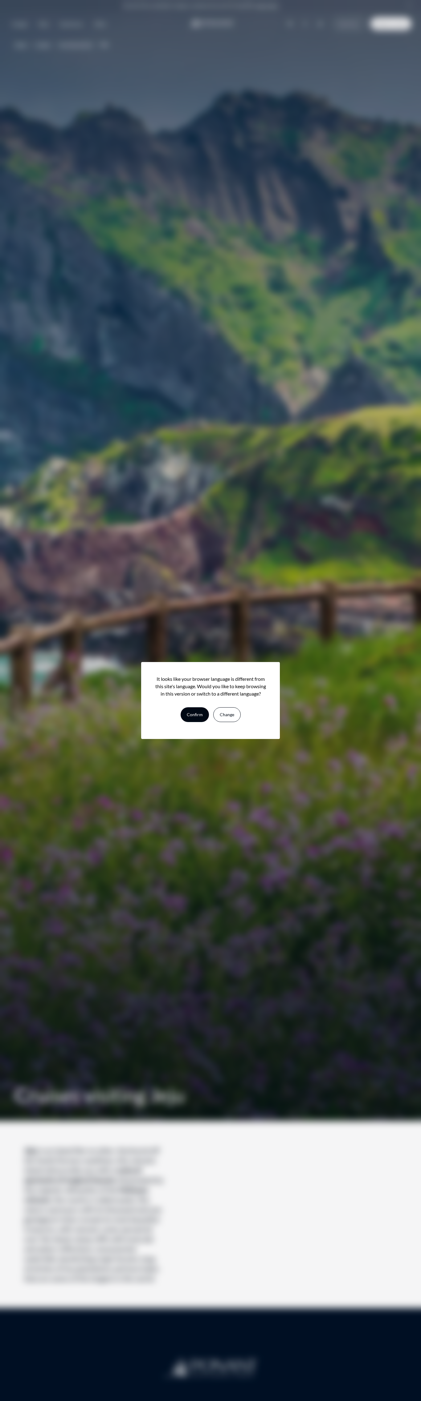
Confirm (195, 714)
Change (227, 714)
